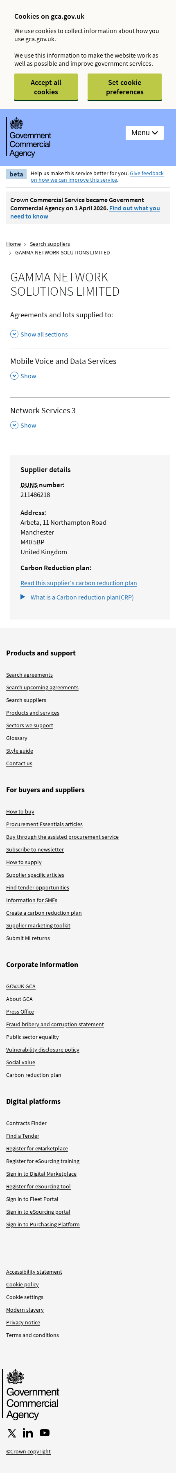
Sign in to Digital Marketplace (41, 1173)
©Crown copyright (28, 1451)
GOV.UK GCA (21, 986)
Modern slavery (25, 1309)
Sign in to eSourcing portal (38, 1211)
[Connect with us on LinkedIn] (28, 1432)
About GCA (19, 999)
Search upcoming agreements (42, 687)
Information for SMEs (31, 900)
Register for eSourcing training (42, 1161)
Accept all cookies (46, 87)
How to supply (24, 862)
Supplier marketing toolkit (38, 925)
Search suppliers (50, 243)
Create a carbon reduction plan (44, 912)
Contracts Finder (26, 1123)
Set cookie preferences (125, 87)
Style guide (19, 750)
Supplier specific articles (35, 874)
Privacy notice (23, 1322)
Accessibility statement (34, 1271)
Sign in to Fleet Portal (32, 1199)
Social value (20, 1062)
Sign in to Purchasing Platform (43, 1224)
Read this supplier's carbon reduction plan (78, 583)
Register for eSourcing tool (38, 1186)
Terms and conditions (32, 1335)
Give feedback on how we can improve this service (97, 176)
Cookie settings (24, 1297)
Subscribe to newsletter (35, 849)
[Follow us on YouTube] (45, 1432)
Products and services (32, 712)
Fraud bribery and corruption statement (55, 1024)
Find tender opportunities (37, 887)
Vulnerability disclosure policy (42, 1049)
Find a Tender (22, 1135)
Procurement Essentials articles (44, 824)
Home (13, 243)
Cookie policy (22, 1284)
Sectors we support (29, 725)
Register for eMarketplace (37, 1148)
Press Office (20, 1011)
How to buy (20, 811)
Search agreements (29, 674)
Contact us (19, 763)
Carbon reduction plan (33, 1075)
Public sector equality (32, 1037)
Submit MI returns (28, 938)
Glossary (16, 738)
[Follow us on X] (11, 1432)
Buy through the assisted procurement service (62, 836)
